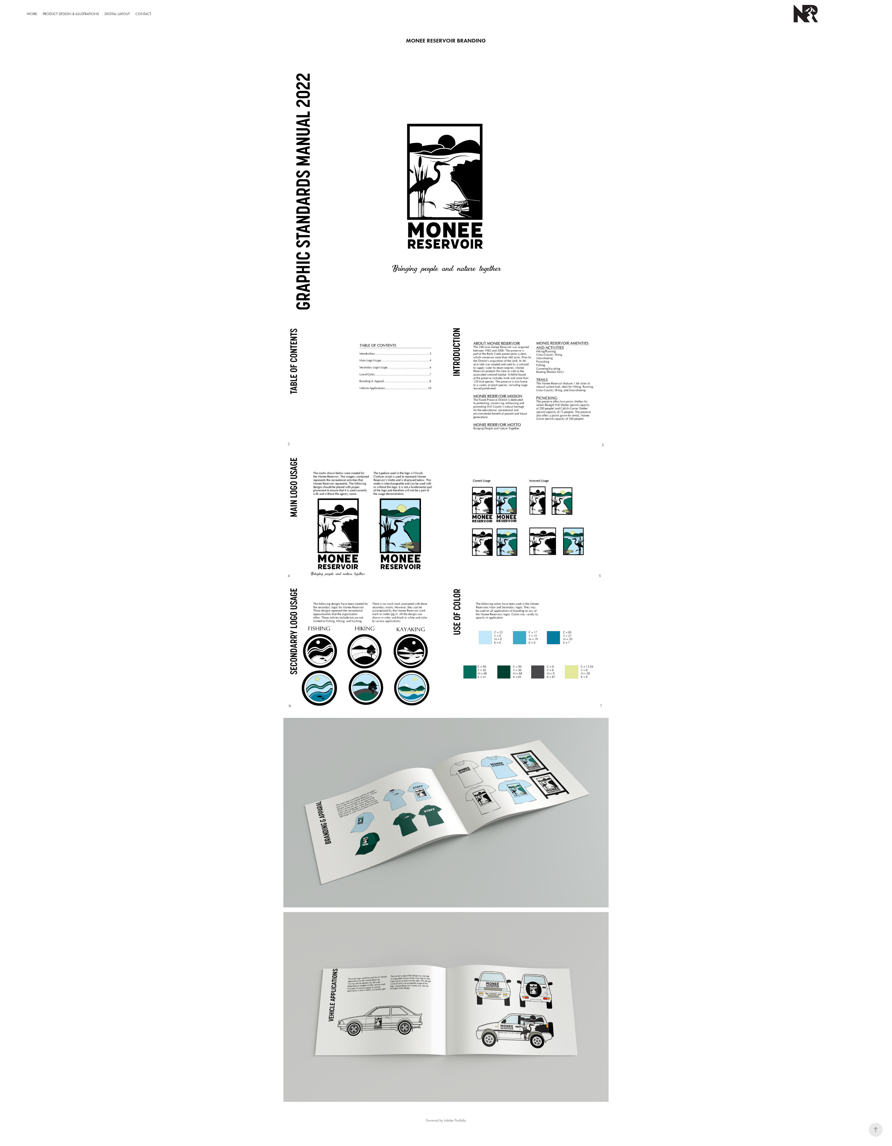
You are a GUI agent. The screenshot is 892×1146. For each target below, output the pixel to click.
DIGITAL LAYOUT (117, 14)
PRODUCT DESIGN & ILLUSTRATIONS (71, 14)
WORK (32, 14)
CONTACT (143, 14)
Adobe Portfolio (455, 1120)
